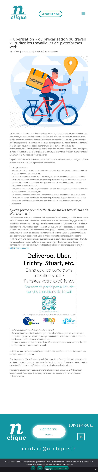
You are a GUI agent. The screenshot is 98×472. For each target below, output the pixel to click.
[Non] (95, 465)
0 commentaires (51, 51)
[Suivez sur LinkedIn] (81, 436)
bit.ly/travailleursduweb (19, 248)
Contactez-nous (50, 13)
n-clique (16, 51)
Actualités (39, 51)
